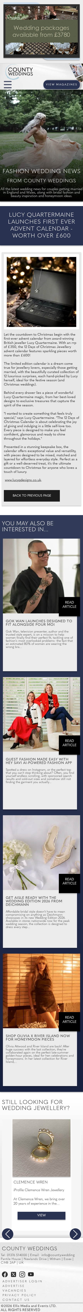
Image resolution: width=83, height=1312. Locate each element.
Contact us (16, 1300)
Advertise (14, 1286)
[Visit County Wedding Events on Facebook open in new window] (4, 1276)
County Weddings (30, 1249)
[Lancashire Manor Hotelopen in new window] (41, 31)
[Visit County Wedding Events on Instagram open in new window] (21, 1276)
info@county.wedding (58, 1255)
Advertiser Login (23, 1281)
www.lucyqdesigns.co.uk (23, 480)
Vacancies (14, 1290)
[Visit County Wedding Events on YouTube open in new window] (30, 1276)
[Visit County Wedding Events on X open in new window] (13, 1276)
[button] (7, 1234)
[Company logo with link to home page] (31, 67)
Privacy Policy (19, 1295)
